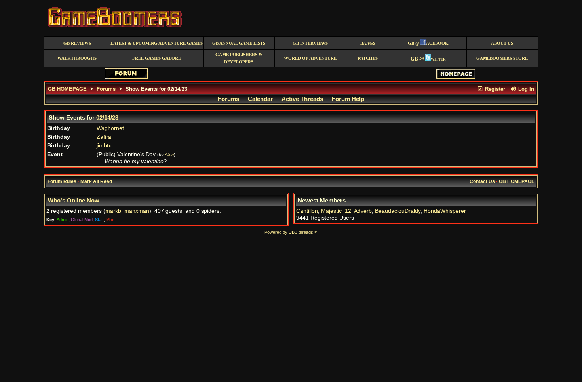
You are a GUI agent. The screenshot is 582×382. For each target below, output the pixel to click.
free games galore (156, 58)
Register (494, 89)
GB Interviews (310, 43)
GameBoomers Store (502, 58)
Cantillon (307, 211)
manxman (136, 211)
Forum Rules (62, 181)
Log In (525, 89)
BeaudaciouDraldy (397, 211)
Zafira (104, 137)
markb (113, 211)
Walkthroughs (77, 58)
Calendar (260, 99)
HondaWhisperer (445, 211)
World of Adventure (310, 58)
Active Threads (302, 99)
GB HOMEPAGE (67, 89)
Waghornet (110, 128)
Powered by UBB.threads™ (291, 232)
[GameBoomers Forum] (126, 77)
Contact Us (482, 181)
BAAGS (367, 43)
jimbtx (104, 146)
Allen (169, 154)
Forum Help (348, 99)
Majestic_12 (336, 211)
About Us (502, 43)
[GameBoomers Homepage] (455, 77)
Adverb (363, 211)
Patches (368, 58)
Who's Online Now (73, 200)
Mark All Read (96, 181)
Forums (106, 89)
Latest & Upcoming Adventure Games (156, 43)
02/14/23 (107, 118)
